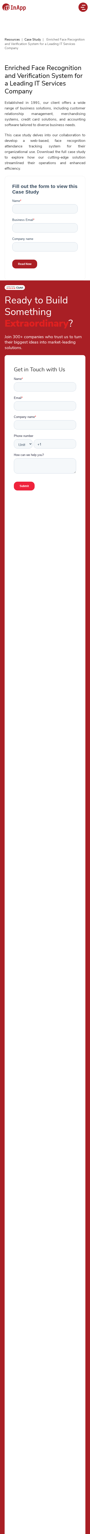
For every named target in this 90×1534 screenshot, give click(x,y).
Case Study (32, 39)
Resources (12, 39)
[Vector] (14, 7)
